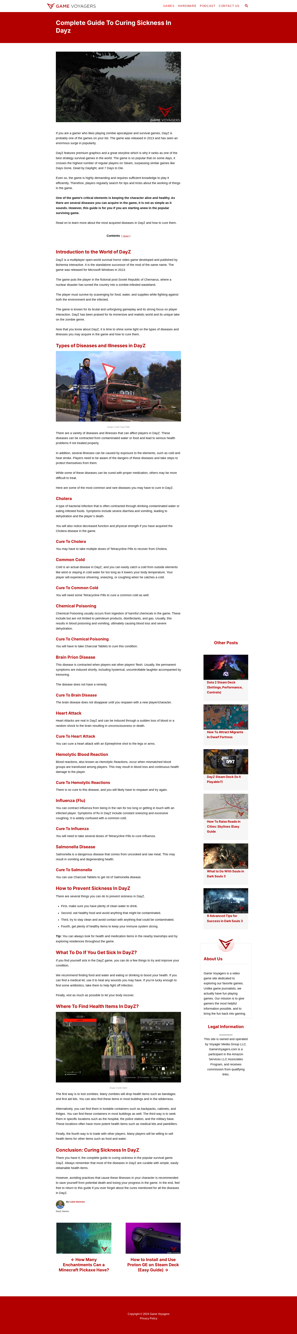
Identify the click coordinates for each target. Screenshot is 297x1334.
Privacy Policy (148, 1318)
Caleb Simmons (77, 1202)
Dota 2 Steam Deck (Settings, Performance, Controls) (225, 687)
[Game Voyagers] (76, 6)
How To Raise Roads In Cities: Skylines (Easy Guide (223, 826)
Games (65, 1211)
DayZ (58, 1211)
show (126, 236)
